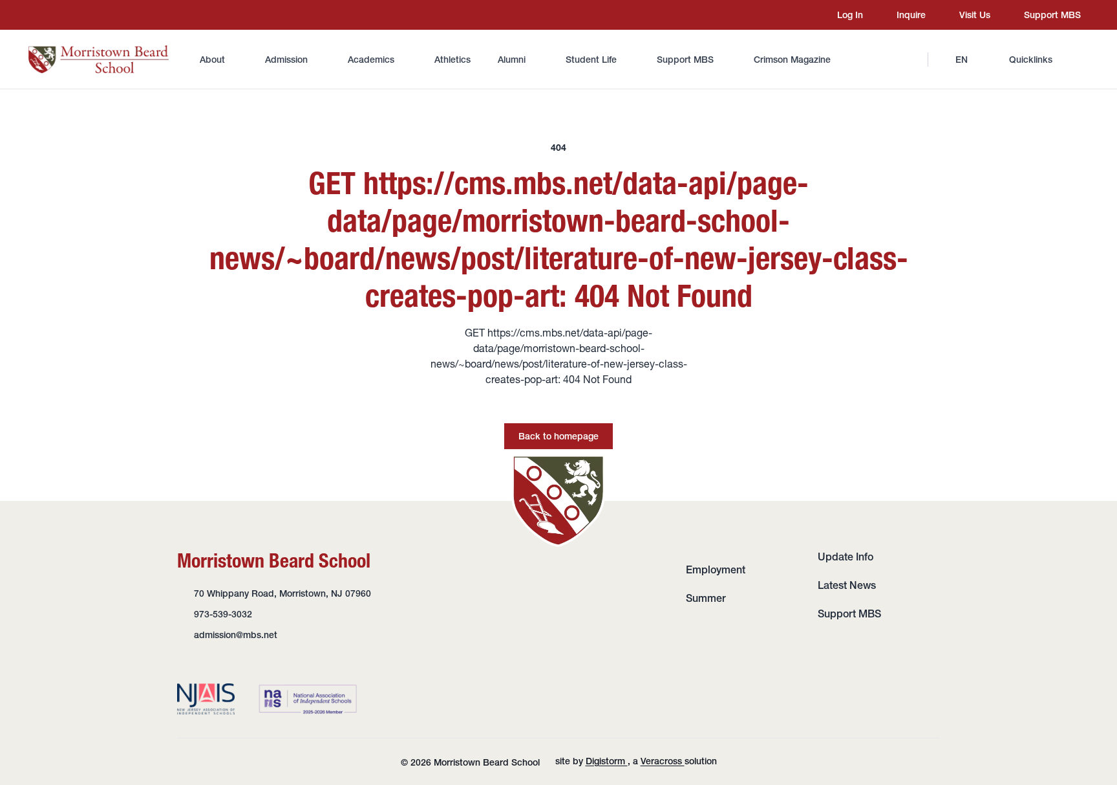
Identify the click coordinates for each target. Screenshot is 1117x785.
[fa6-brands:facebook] (62, 15)
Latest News (847, 585)
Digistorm (607, 761)
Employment (715, 569)
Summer (706, 598)
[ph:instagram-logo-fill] (38, 15)
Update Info (845, 556)
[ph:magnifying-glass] (909, 59)
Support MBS (849, 613)
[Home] (98, 59)
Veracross (663, 761)
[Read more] (38, 15)
